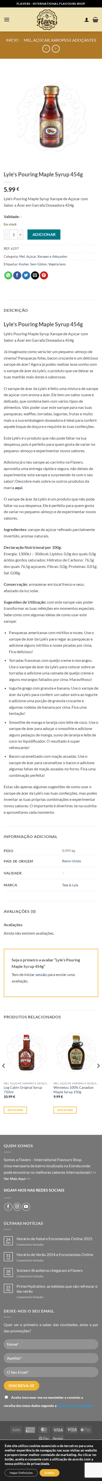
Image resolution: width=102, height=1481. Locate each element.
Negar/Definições (21, 1473)
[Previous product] (56, 49)
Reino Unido (71, 861)
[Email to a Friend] (35, 275)
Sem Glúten (38, 264)
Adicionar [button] (15, 1110)
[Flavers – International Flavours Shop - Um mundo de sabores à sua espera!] (47, 19)
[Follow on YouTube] (26, 1207)
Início (12, 40)
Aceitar (49, 1473)
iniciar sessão (35, 974)
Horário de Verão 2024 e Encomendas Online (55, 1254)
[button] (7, 19)
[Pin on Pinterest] (44, 275)
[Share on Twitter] (26, 275)
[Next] (98, 1075)
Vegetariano (57, 264)
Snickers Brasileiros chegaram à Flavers (50, 1270)
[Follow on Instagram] (17, 1207)
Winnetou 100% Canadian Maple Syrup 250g (73, 1090)
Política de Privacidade (75, 1405)
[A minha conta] (86, 19)
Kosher (24, 264)
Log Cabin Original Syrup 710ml (23, 1090)
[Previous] (4, 1075)
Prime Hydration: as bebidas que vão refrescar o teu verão (57, 1288)
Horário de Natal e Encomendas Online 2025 (54, 1238)
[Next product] (46, 49)
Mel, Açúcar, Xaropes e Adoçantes (60, 40)
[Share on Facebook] (17, 275)
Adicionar (44, 234)
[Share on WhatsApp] (8, 275)
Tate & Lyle (70, 885)
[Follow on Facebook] (8, 1207)
